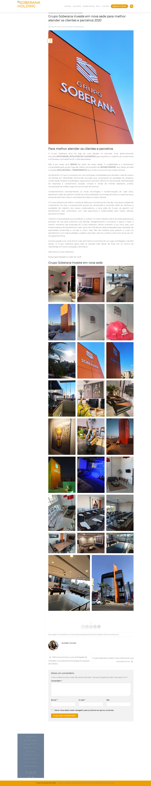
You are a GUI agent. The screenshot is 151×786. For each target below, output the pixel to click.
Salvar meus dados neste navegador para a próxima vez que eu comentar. (84, 710)
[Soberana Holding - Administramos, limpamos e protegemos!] (33, 6)
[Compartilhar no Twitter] (87, 627)
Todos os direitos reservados (68, 783)
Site (107, 700)
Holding (67, 6)
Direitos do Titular (108, 783)
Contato (105, 6)
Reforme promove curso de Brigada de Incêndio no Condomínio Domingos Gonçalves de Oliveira (68, 660)
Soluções (77, 6)
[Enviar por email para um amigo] (91, 627)
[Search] (131, 6)
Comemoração (53, 13)
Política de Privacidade (90, 783)
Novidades (79, 13)
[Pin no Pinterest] (95, 627)
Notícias (71, 13)
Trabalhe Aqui (89, 6)
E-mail (82, 700)
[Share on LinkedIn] (99, 627)
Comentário (56, 681)
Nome (54, 700)
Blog (98, 6)
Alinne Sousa (79, 27)
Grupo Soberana (59, 154)
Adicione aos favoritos (111, 634)
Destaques (63, 13)
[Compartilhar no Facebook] (83, 627)
